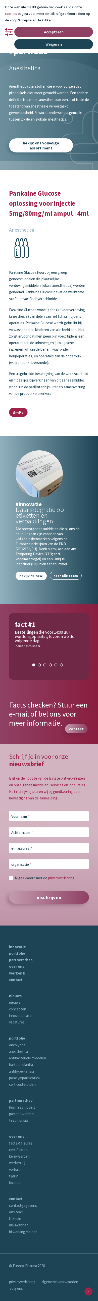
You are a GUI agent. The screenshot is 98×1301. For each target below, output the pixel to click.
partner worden (21, 1113)
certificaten (18, 1149)
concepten (17, 1009)
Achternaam (22, 832)
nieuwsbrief (18, 1225)
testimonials (18, 1120)
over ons (16, 966)
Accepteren (54, 31)
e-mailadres (21, 848)
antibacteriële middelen (27, 1058)
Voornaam (20, 816)
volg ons (16, 1288)
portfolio (17, 953)
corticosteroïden (22, 1084)
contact (16, 979)
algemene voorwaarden (59, 1281)
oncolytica (17, 1045)
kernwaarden (19, 1156)
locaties (15, 1182)
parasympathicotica (24, 1077)
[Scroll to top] (88, 1291)
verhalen (16, 1169)
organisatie (21, 864)
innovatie (17, 946)
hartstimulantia (21, 1064)
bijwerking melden (23, 1231)
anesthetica (18, 1051)
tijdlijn (13, 1176)
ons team (16, 1212)
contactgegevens (23, 1205)
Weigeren (53, 44)
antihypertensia (21, 1071)
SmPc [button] (18, 412)
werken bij (18, 973)
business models (22, 1107)
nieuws (15, 995)
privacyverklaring (61, 878)
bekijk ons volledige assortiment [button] (41, 145)
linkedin (15, 1218)
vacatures (17, 1022)
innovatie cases (21, 1015)
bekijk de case (31, 576)
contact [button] (76, 728)
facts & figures (20, 1143)
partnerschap (21, 959)
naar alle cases (66, 575)
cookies (11, 13)
